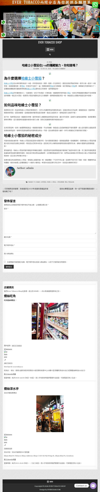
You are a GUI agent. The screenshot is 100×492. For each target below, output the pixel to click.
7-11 (34, 182)
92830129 (8, 448)
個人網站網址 (9, 254)
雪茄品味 (71, 182)
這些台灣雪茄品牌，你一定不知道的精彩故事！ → (79, 189)
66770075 (8, 363)
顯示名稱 (8, 237)
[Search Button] (50, 54)
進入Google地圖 (10, 374)
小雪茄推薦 (60, 182)
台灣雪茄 (43, 182)
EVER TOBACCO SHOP (50, 42)
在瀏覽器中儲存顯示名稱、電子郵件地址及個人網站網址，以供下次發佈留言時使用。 (37, 262)
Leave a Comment (60, 68)
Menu (51, 49)
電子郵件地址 (9, 245)
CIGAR (38, 182)
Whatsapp (8, 349)
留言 (6, 209)
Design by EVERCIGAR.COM (50, 490)
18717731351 (17, 345)
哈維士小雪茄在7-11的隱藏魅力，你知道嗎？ (50, 65)
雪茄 (50, 62)
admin (37, 68)
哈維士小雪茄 (31, 78)
